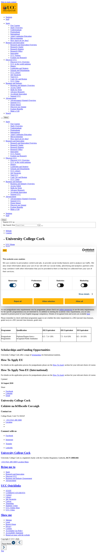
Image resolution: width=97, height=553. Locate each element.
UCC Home (10, 244)
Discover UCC (11, 476)
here (88, 314)
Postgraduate (15, 32)
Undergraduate (16, 30)
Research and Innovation (15, 474)
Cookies (9, 529)
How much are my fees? (19, 40)
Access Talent (15, 88)
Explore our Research (18, 58)
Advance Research (17, 92)
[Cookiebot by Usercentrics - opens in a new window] (84, 250)
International (15, 34)
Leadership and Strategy (19, 68)
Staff (7, 19)
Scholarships (36, 355)
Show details (84, 294)
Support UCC (15, 96)
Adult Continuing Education (21, 36)
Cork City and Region (18, 79)
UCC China (14, 81)
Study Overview (16, 28)
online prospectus (65, 310)
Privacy (8, 526)
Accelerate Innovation (18, 94)
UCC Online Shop (13, 508)
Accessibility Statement (14, 533)
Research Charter (16, 47)
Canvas (8, 501)
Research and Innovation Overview (23, 45)
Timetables (10, 503)
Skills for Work (16, 90)
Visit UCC (14, 77)
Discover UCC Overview (20, 62)
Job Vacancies (15, 75)
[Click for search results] (42, 225)
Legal (8, 522)
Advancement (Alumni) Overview (23, 100)
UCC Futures (15, 55)
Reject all (18, 301)
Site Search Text (9, 225)
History (13, 66)
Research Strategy (17, 49)
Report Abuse (11, 524)
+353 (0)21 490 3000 (14, 420)
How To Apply (58, 365)
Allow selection (48, 301)
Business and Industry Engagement (19, 478)
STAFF (8, 491)
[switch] (36, 285)
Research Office (16, 51)
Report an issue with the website (18, 535)
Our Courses (15, 25)
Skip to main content (8, 2)
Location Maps (23, 462)
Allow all (79, 301)
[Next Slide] (4, 547)
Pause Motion (7, 544)
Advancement (11, 481)
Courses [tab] (9, 233)
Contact (8, 495)
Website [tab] (9, 231)
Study (8, 247)
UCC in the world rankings (20, 64)
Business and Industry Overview (22, 85)
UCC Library (15, 73)
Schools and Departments (19, 70)
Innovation (14, 53)
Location (9, 422)
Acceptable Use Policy (14, 531)
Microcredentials (16, 38)
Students (9, 17)
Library (8, 497)
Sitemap (9, 520)
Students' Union (12, 506)
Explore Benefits (16, 109)
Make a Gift (14, 111)
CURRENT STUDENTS (15, 493)
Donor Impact (15, 105)
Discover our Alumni (18, 107)
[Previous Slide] (19, 542)
